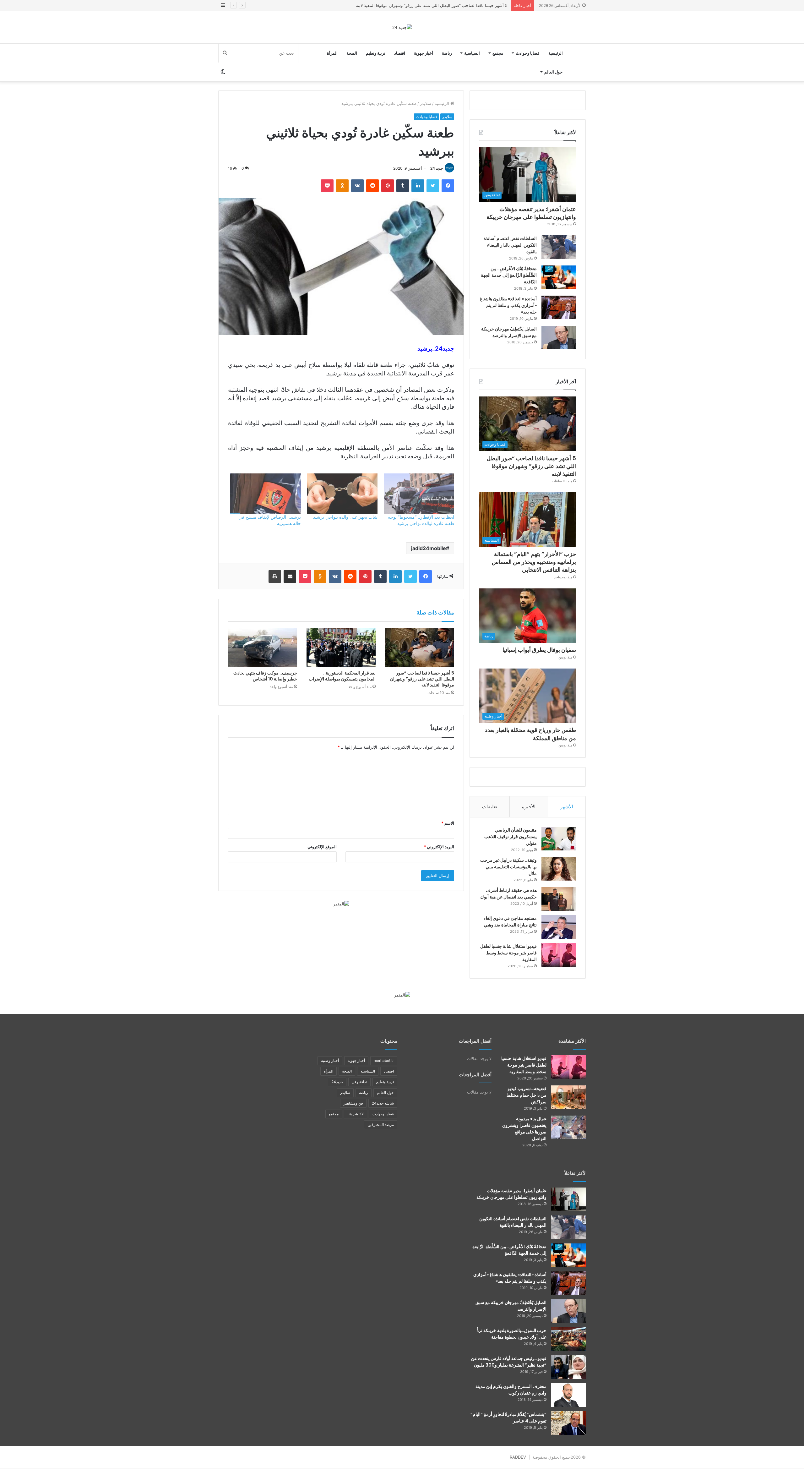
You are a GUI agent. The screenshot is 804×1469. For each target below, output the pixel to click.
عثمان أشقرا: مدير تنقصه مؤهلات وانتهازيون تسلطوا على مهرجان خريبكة (531, 213)
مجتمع (497, 53)
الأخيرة (528, 807)
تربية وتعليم (375, 53)
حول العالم (553, 71)
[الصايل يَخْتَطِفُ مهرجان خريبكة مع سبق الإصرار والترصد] (558, 337)
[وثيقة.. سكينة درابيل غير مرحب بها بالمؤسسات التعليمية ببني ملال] (558, 869)
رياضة (447, 53)
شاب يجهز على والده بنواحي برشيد (345, 517)
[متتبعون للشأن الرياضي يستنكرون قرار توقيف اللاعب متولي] (558, 838)
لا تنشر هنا (355, 1113)
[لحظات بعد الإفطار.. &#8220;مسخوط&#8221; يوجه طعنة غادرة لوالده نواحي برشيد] (419, 493)
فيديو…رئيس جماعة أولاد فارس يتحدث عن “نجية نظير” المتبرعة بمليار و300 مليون (508, 1361)
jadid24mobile (428, 548)
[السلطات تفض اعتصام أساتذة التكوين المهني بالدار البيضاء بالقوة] (558, 247)
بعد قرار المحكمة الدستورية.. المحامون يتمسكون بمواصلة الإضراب (342, 676)
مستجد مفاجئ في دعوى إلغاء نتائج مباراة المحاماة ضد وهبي (510, 921)
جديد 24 (436, 168)
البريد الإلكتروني (439, 846)
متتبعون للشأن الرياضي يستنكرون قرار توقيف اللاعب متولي (510, 836)
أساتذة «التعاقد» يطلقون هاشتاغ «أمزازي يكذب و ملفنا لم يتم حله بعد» (508, 305)
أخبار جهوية (423, 53)
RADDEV (518, 1457)
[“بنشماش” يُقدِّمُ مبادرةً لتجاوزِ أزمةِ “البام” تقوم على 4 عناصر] (568, 1423)
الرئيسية (555, 53)
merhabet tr (384, 1060)
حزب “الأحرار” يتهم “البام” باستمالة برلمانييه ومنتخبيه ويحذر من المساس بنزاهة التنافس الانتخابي (534, 562)
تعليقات (489, 807)
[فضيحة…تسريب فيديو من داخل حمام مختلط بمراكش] (568, 1097)
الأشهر (566, 807)
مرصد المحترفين (380, 1124)
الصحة (351, 53)
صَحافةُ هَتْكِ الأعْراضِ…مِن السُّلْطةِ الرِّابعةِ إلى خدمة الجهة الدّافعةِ (509, 275)
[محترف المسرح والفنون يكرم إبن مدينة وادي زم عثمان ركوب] (568, 1395)
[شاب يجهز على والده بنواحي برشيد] (342, 493)
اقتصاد (399, 53)
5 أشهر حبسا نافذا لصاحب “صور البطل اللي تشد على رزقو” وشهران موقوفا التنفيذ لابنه (422, 679)
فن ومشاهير (353, 1103)
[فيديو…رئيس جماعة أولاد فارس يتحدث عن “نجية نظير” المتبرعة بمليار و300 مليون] (568, 1367)
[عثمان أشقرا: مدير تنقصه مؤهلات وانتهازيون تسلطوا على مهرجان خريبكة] (568, 1199)
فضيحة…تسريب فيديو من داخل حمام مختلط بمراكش (526, 1095)
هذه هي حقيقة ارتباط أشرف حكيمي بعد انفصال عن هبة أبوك (508, 893)
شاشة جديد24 (383, 1103)
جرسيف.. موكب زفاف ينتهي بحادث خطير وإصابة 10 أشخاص (265, 676)
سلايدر (425, 103)
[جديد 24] (402, 27)
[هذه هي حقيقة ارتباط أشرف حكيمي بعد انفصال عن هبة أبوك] (558, 899)
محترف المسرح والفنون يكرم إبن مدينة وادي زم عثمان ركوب (510, 1389)
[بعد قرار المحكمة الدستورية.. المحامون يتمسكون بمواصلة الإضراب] (341, 647)
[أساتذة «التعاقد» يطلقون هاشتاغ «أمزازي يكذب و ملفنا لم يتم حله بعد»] (558, 307)
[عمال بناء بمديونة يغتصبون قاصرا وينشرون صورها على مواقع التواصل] (568, 1127)
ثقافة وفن (359, 1081)
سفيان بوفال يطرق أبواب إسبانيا (539, 650)
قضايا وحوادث (527, 53)
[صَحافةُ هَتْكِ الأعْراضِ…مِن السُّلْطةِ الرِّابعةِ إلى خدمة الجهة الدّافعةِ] (558, 277)
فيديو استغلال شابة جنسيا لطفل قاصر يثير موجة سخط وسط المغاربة (508, 953)
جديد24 (337, 1081)
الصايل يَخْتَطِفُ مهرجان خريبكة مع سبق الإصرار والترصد (509, 332)
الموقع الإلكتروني (322, 846)
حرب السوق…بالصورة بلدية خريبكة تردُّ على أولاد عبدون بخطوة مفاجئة (511, 1333)
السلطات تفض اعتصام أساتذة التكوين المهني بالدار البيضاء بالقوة (510, 245)
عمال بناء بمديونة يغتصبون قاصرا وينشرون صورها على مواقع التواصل (524, 1129)
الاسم (447, 823)
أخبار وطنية (330, 1060)
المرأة (332, 53)
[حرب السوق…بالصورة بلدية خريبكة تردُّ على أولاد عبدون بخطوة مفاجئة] (568, 1339)
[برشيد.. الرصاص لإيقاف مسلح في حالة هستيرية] (265, 493)
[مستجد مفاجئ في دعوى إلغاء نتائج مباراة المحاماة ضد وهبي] (558, 927)
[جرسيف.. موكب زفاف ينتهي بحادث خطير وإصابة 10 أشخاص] (262, 647)
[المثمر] (341, 903)
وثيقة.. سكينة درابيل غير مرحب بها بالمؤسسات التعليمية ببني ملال (508, 866)
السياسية (472, 53)
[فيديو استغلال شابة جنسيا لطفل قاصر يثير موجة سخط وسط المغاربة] (558, 955)
